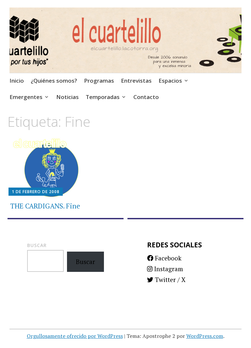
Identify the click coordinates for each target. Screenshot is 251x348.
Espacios (170, 80)
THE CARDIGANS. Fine (45, 205)
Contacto (146, 97)
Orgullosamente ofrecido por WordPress (75, 336)
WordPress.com (204, 336)
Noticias (67, 97)
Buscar (37, 245)
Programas (99, 80)
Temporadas (103, 97)
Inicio (16, 80)
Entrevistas (136, 80)
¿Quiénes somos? (54, 80)
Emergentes (25, 97)
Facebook (167, 258)
